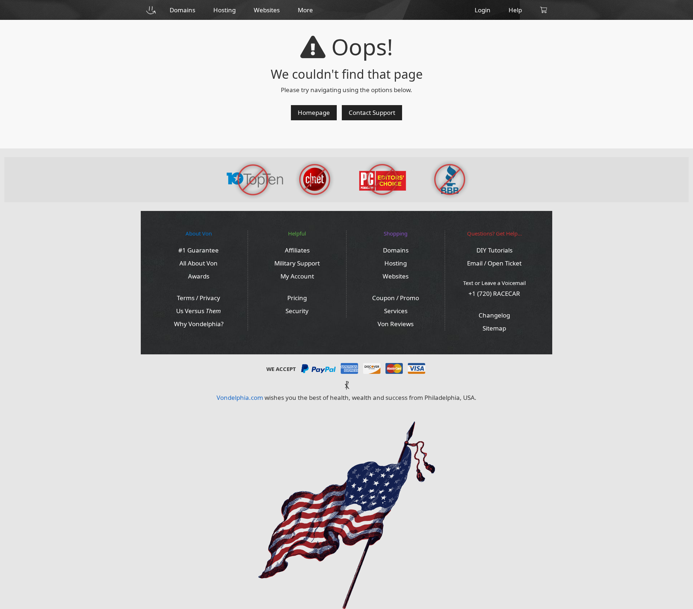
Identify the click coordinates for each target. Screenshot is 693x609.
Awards (198, 276)
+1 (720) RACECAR (494, 293)
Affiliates (297, 250)
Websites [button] (267, 10)
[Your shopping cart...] (543, 10)
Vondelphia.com (240, 397)
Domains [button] (182, 10)
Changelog (494, 315)
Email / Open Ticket (494, 263)
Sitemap (494, 328)
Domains (396, 250)
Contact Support (372, 112)
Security (297, 311)
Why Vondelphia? (198, 324)
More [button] (305, 10)
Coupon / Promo (395, 298)
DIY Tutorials (494, 250)
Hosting (395, 263)
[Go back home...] (151, 10)
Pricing (297, 298)
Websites (396, 276)
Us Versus (198, 311)
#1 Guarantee (198, 250)
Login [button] (483, 10)
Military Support (297, 263)
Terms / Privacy (198, 298)
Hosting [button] (224, 10)
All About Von (198, 263)
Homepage (314, 112)
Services (395, 311)
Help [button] (515, 10)
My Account (297, 276)
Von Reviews (396, 324)
